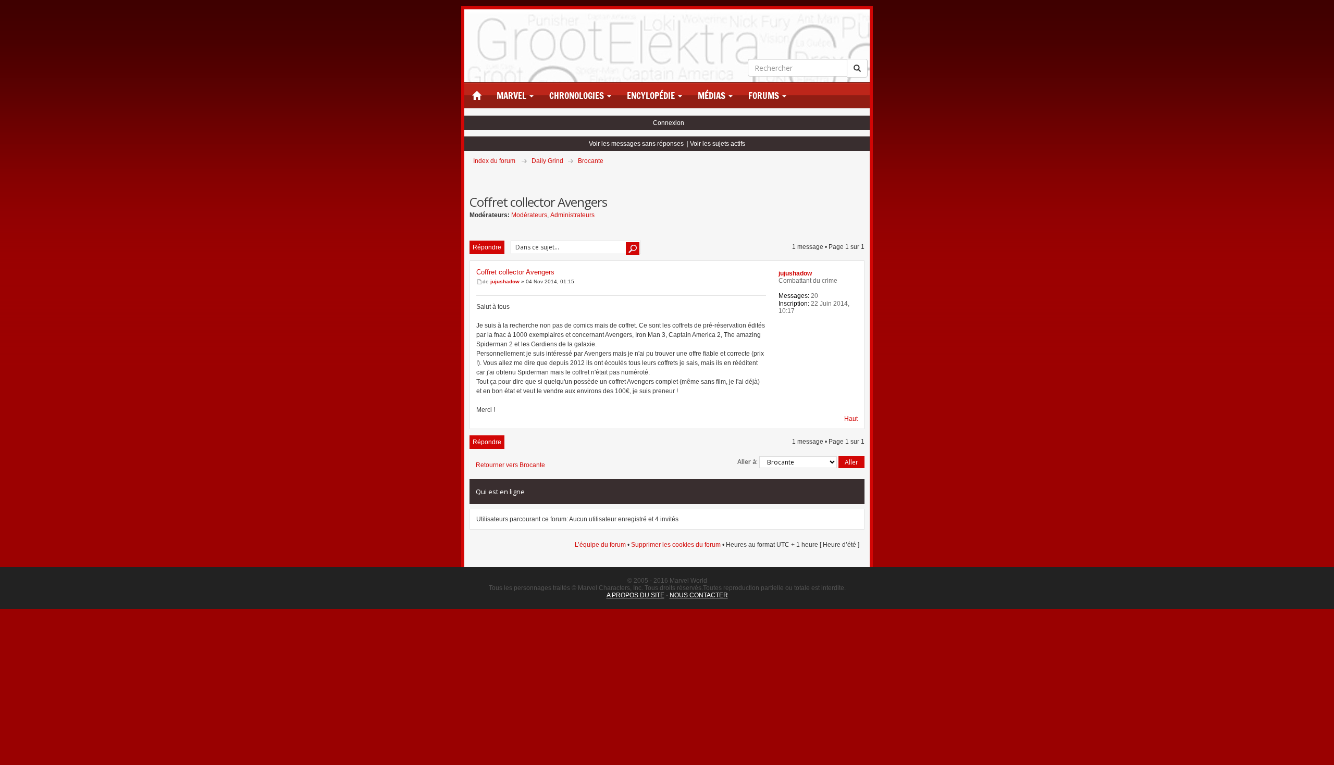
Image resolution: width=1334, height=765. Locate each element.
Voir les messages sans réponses (636, 143)
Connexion (668, 123)
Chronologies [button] (577, 96)
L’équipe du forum (600, 544)
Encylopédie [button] (652, 96)
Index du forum (494, 161)
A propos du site (635, 595)
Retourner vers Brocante (510, 465)
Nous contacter (699, 595)
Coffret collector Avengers (515, 272)
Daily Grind (547, 161)
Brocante (590, 161)
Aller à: (747, 461)
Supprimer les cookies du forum (676, 544)
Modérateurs (529, 215)
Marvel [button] (512, 96)
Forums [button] (764, 96)
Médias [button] (712, 96)
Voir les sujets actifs (717, 143)
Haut (851, 418)
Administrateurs (572, 215)
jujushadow (505, 281)
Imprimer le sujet (864, 175)
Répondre (487, 247)
